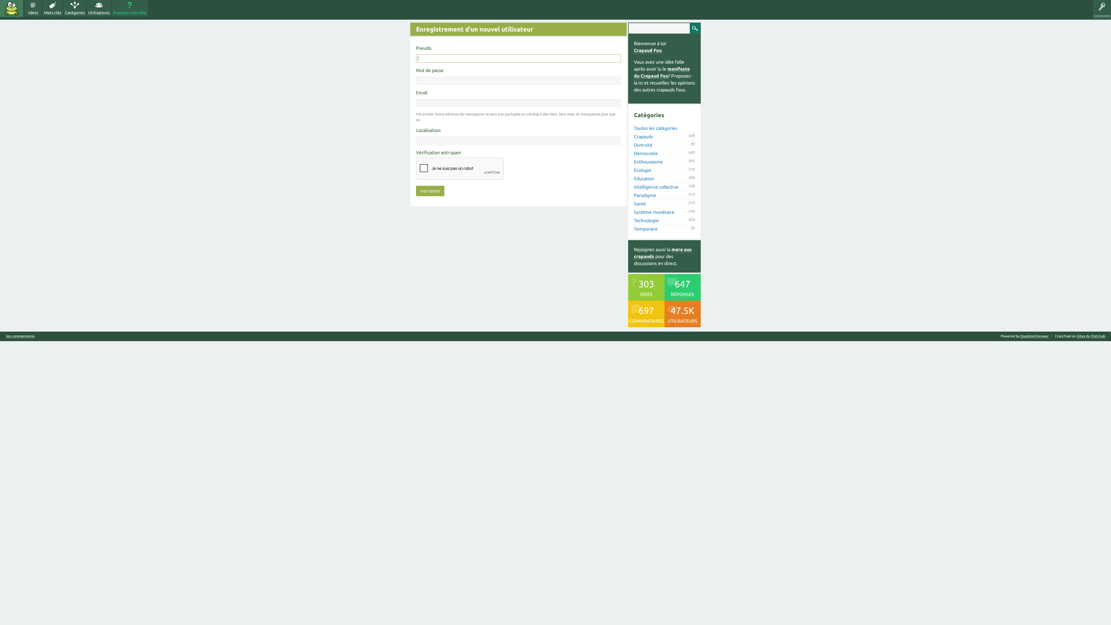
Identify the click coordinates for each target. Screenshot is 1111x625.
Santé (640, 203)
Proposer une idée (129, 12)
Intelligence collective (656, 187)
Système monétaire (654, 212)
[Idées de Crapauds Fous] (11, 8)
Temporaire (646, 228)
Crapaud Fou (648, 50)
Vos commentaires (20, 336)
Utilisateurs (99, 12)
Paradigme (645, 195)
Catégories (75, 12)
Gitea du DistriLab (1091, 336)
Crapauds (643, 136)
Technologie (646, 220)
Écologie (642, 170)
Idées (33, 12)
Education (644, 178)
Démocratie (646, 153)
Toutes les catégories (655, 128)
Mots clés (52, 12)
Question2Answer (1034, 336)
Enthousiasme (648, 161)
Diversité (643, 145)
